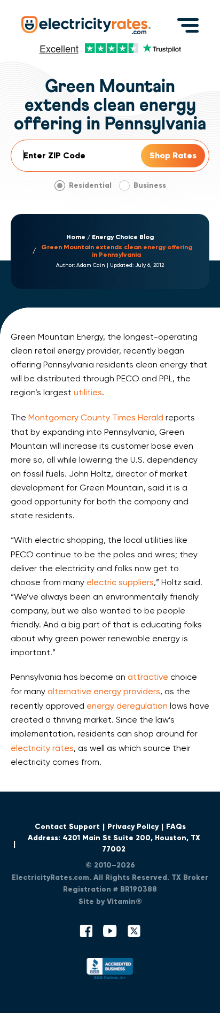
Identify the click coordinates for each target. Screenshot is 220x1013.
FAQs (176, 826)
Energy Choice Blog (123, 237)
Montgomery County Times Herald (95, 417)
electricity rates (42, 748)
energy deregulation (127, 706)
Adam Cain (90, 265)
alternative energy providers (104, 691)
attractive (148, 677)
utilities (88, 392)
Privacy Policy (133, 826)
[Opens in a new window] (110, 971)
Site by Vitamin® (110, 901)
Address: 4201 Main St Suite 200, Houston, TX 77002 (114, 843)
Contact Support (67, 826)
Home (75, 237)
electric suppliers (120, 582)
